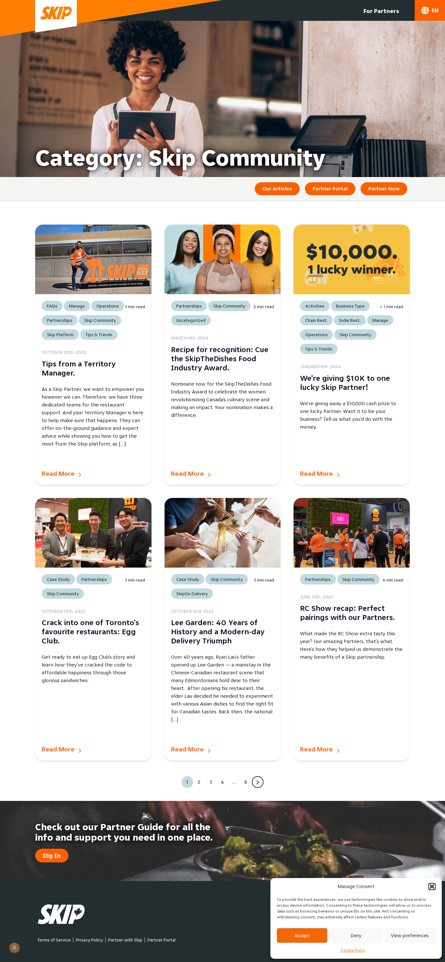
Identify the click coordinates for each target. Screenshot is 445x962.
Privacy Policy (89, 940)
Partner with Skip (125, 940)
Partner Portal (330, 188)
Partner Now (383, 188)
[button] (432, 886)
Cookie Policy (353, 950)
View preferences (410, 935)
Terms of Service (54, 940)
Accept (302, 935)
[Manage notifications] (14, 947)
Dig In (52, 855)
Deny (356, 935)
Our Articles (277, 188)
